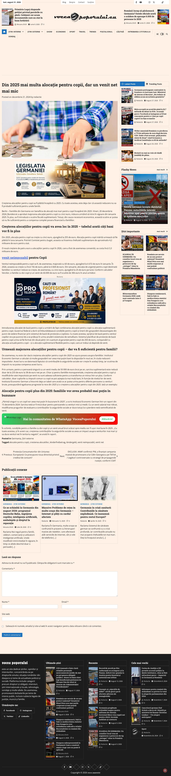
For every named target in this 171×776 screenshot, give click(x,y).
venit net (100, 442)
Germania (16, 438)
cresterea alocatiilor (39, 442)
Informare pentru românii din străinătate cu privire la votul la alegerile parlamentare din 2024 (154, 692)
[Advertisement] (85, 57)
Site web (6, 614)
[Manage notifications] (165, 770)
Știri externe (34, 31)
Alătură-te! (107, 419)
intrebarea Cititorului (139, 31)
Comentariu (8, 568)
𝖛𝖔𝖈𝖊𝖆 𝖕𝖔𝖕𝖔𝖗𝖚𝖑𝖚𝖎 (94, 772)
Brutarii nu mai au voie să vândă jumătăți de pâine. (148, 154)
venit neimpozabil (15, 258)
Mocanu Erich (22, 24)
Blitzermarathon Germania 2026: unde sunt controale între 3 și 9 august (132, 297)
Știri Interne (15, 31)
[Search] (166, 34)
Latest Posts (130, 84)
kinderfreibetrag (57, 442)
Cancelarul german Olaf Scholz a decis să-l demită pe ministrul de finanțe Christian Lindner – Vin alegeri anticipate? (154, 712)
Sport (72, 31)
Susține (91, 2)
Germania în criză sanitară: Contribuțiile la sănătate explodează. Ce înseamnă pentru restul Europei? (95, 512)
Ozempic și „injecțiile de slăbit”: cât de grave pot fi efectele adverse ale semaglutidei (109, 692)
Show (49, 31)
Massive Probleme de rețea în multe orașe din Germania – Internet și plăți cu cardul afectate (58, 512)
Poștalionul (106, 31)
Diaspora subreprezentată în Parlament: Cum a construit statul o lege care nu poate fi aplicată (68, 746)
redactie (37, 97)
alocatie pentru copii (19, 442)
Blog (64, 2)
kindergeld (71, 442)
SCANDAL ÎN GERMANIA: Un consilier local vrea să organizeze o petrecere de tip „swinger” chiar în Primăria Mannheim (132, 261)
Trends (92, 31)
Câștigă (120, 31)
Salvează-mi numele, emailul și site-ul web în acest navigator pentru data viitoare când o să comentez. (54, 626)
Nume (5, 601)
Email (65, 601)
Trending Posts (155, 84)
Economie (61, 31)
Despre (72, 2)
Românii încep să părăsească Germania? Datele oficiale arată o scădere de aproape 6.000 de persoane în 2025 (140, 14)
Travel (82, 31)
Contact (81, 2)
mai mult (161, 169)
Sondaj (12, 36)
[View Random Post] (157, 34)
